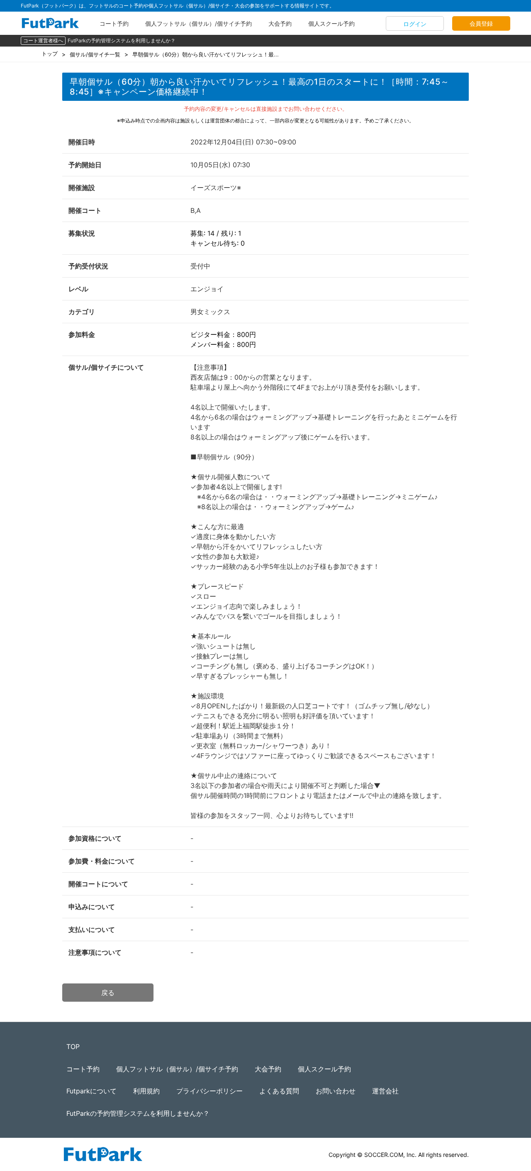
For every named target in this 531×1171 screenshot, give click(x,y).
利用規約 (146, 1091)
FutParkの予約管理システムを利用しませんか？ (121, 40)
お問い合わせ (336, 1091)
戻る (107, 992)
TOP (73, 1046)
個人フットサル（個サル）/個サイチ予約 (198, 23)
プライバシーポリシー (209, 1091)
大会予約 (280, 23)
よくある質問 (279, 1091)
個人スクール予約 (331, 23)
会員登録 (481, 23)
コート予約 (114, 23)
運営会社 (385, 1091)
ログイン (414, 23)
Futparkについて (91, 1091)
